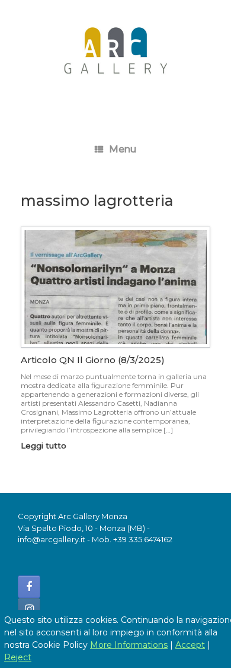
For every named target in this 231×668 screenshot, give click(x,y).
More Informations (129, 645)
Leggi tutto (45, 445)
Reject (17, 657)
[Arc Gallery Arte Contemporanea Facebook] (29, 586)
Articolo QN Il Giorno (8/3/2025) (93, 359)
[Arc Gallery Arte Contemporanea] (115, 56)
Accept (190, 645)
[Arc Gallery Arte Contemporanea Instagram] (29, 609)
